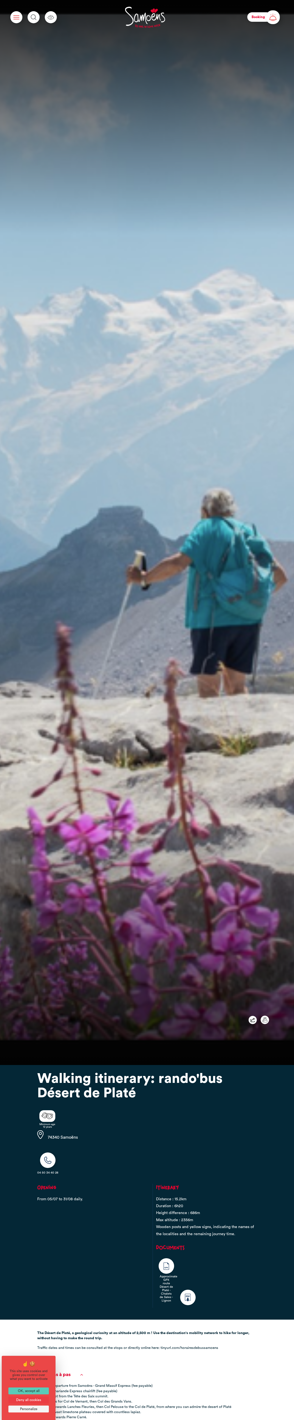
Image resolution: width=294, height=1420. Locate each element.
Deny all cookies (28, 1400)
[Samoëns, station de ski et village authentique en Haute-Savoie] (145, 17)
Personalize (28, 1409)
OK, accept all (29, 1391)
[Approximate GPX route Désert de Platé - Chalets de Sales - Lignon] (166, 1266)
